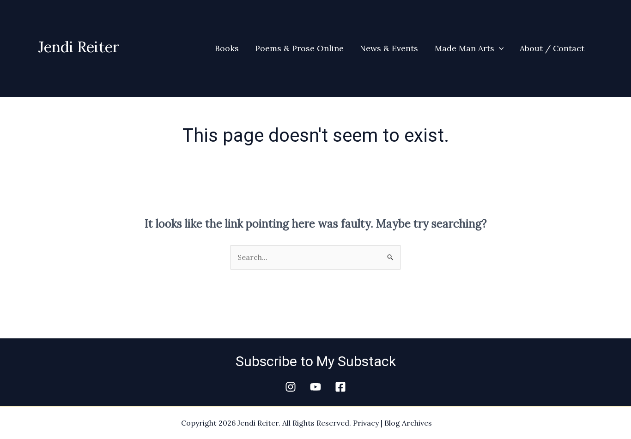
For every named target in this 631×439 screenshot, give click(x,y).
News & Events (389, 48)
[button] (499, 48)
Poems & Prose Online (299, 48)
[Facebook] (340, 386)
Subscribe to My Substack (316, 361)
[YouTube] (315, 386)
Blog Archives (408, 422)
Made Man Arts (464, 48)
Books (227, 48)
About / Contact (552, 48)
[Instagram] (290, 386)
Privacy (366, 422)
